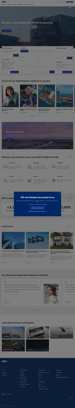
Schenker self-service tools (37, 208)
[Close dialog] (59, 193)
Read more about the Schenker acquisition (36, 211)
